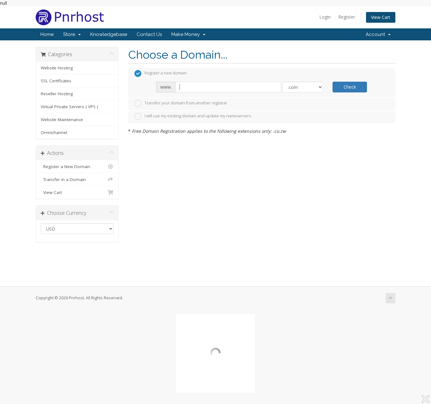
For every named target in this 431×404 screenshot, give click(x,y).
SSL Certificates (56, 81)
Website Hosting (57, 68)
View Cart (380, 17)
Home (47, 34)
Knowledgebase (108, 34)
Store (70, 34)
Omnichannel (54, 132)
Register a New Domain (65, 166)
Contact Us (149, 34)
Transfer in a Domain (63, 179)
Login (325, 17)
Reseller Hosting (57, 94)
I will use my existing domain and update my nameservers (198, 116)
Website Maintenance (62, 119)
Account (376, 34)
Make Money (186, 34)
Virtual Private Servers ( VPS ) (69, 106)
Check (350, 87)
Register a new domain (166, 73)
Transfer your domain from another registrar (186, 103)
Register (346, 17)
